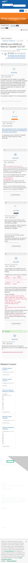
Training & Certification (7, 533)
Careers (3, 512)
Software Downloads (6, 535)
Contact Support (5, 531)
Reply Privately (8, 76)
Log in (21, 10)
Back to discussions (6, 38)
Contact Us (4, 514)
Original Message (16, 194)
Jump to (22, 49)
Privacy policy (5, 518)
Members (4, 28)
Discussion (14, 25)
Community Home (5, 25)
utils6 (5, 372)
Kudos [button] (25, 64)
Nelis (5, 431)
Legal (3, 522)
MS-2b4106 (14, 72)
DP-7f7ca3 (14, 116)
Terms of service (5, 520)
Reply (3, 76)
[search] (11, 5)
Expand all (5, 40)
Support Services (5, 529)
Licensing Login (5, 537)
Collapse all (12, 40)
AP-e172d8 (16, 210)
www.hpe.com (17, 500)
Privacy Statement (9, 551)
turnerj (5, 420)
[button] (26, 541)
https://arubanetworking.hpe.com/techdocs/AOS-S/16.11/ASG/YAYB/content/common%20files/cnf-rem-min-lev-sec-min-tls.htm (14, 130)
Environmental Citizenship (7, 516)
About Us (4, 510)
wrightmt (5, 393)
